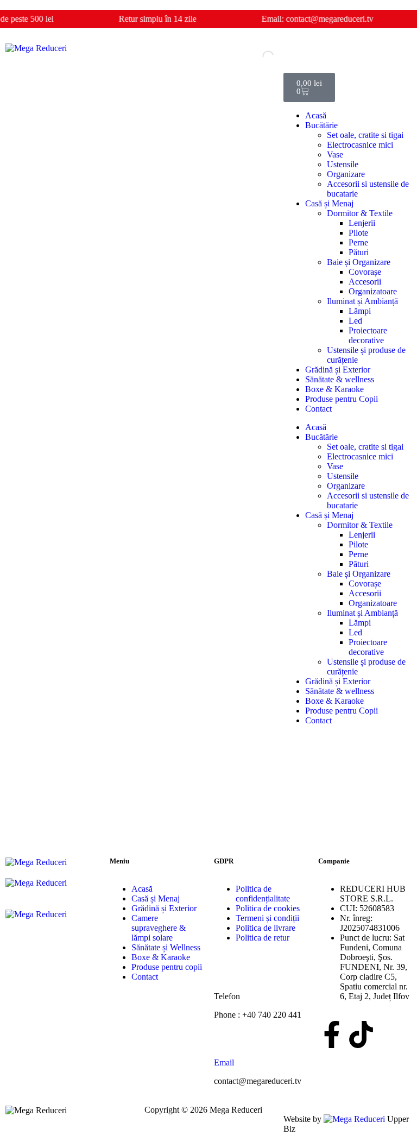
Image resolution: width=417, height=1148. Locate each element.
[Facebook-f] (331, 1034)
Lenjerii (362, 223)
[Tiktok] (361, 1034)
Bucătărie (321, 125)
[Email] (227, 1042)
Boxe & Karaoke (334, 389)
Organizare (346, 174)
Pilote (358, 232)
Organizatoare (373, 291)
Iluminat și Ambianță (362, 301)
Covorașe (365, 271)
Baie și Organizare (358, 262)
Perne (358, 242)
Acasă (315, 115)
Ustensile (342, 164)
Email (224, 1062)
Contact (318, 408)
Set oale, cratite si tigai (365, 135)
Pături (359, 252)
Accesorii (365, 281)
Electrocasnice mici (360, 144)
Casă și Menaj (329, 203)
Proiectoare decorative (368, 335)
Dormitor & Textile (360, 213)
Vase (335, 154)
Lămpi (360, 311)
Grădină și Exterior (337, 369)
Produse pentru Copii (341, 398)
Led (355, 320)
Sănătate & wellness (339, 379)
